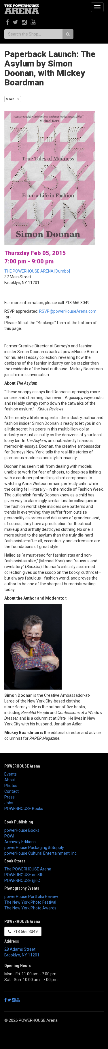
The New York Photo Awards (30, 908)
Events (10, 774)
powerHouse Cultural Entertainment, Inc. (40, 853)
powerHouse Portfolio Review (31, 896)
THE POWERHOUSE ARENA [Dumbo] (37, 271)
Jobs (8, 803)
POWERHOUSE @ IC (22, 880)
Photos (10, 785)
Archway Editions (20, 841)
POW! (9, 836)
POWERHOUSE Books (23, 808)
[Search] (67, 34)
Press (9, 797)
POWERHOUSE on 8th (23, 874)
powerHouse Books (21, 830)
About (10, 780)
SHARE (11, 99)
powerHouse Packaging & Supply (34, 847)
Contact (11, 791)
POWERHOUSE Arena (22, 766)
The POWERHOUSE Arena (27, 869)
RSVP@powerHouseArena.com (67, 311)
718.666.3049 (24, 931)
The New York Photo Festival (30, 902)
